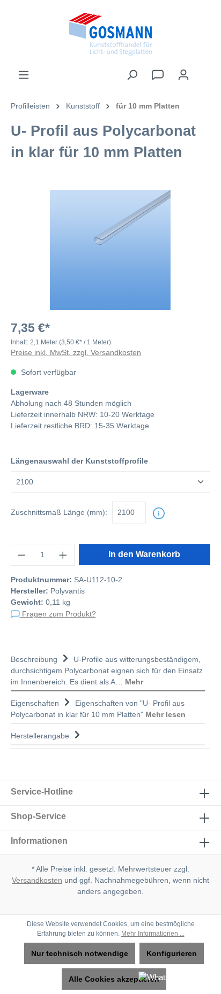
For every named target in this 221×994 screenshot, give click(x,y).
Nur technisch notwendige (79, 953)
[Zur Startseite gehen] (110, 34)
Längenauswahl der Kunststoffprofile (79, 461)
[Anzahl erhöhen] (63, 555)
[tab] (108, 669)
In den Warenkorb (144, 554)
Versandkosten (37, 880)
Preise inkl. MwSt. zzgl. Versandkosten (76, 352)
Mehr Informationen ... (153, 933)
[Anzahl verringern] (21, 555)
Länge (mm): (59, 512)
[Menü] (23, 75)
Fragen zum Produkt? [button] (58, 614)
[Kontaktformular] (158, 75)
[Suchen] (132, 75)
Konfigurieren (171, 953)
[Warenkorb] (203, 70)
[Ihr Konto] (183, 75)
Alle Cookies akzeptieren (114, 979)
